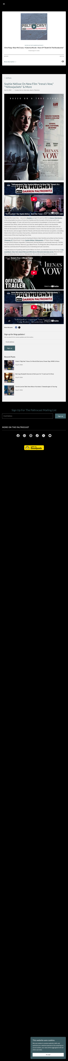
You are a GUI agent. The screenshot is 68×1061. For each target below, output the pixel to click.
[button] (9, 4)
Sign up (9, 348)
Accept (48, 1054)
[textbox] (34, 341)
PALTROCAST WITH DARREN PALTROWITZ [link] (34, 45)
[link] (7, 78)
